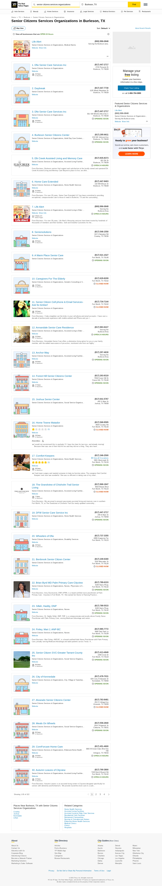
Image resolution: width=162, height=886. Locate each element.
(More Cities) (114, 841)
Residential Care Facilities (74, 815)
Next (108, 794)
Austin (100, 848)
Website (35, 48)
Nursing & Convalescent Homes (76, 819)
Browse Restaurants (62, 858)
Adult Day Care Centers (73, 138)
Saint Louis (137, 863)
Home (13, 17)
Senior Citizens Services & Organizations (47, 45)
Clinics (67, 825)
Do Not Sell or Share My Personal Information (74, 871)
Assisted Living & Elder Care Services (78, 210)
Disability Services (71, 539)
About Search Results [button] (143, 28)
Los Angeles (119, 858)
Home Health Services (72, 185)
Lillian (16, 818)
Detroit (117, 846)
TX (20, 17)
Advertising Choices (19, 856)
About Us (14, 846)
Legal (109, 871)
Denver (100, 863)
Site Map (58, 853)
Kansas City (119, 853)
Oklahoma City (138, 853)
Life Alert (36, 41)
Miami (135, 846)
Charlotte (101, 856)
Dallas (100, 861)
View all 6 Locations (100, 458)
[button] (145, 4)
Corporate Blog (17, 853)
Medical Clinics (70, 823)
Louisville (118, 861)
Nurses (67, 586)
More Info (42, 48)
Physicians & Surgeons (79, 586)
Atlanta (100, 846)
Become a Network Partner (21, 858)
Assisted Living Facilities (73, 162)
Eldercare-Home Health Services (76, 750)
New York (136, 851)
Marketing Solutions (18, 861)
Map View (20, 28)
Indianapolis (119, 851)
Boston (100, 853)
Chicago (101, 858)
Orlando (135, 856)
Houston (118, 848)
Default (104, 28)
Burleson (27, 17)
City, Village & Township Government (78, 680)
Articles (57, 846)
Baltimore (101, 851)
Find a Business (61, 848)
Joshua (16, 814)
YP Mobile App (60, 851)
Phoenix (136, 861)
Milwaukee (137, 848)
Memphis (118, 863)
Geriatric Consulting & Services (76, 282)
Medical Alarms (70, 45)
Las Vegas (119, 856)
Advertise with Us (18, 851)
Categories (59, 856)
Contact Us (15, 848)
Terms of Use (99, 871)
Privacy (51, 871)
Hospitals (68, 827)
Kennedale (18, 816)
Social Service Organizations (75, 403)
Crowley (17, 812)
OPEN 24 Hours (46, 34)
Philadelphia (137, 858)
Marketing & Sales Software (22, 863)
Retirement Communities (74, 817)
